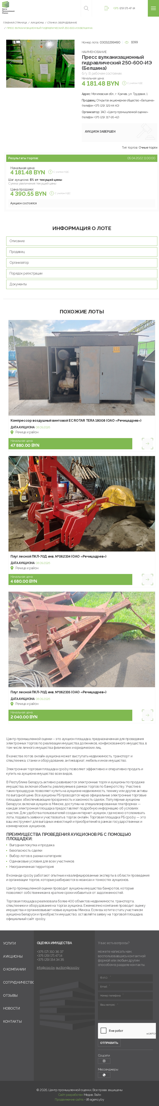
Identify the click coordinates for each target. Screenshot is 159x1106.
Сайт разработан (70, 1095)
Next (70, 64)
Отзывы (10, 996)
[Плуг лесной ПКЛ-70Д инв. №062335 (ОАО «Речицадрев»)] (81, 639)
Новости (11, 1008)
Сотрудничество (19, 982)
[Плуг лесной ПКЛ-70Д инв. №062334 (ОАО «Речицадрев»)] (81, 504)
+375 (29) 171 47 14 (49, 956)
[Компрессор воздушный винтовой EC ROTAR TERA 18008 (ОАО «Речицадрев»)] (81, 368)
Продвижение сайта (69, 1099)
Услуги (9, 943)
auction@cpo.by (68, 968)
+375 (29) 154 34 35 (50, 960)
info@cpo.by (46, 968)
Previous (11, 64)
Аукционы (12, 956)
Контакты (12, 1021)
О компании (14, 969)
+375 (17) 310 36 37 (50, 952)
